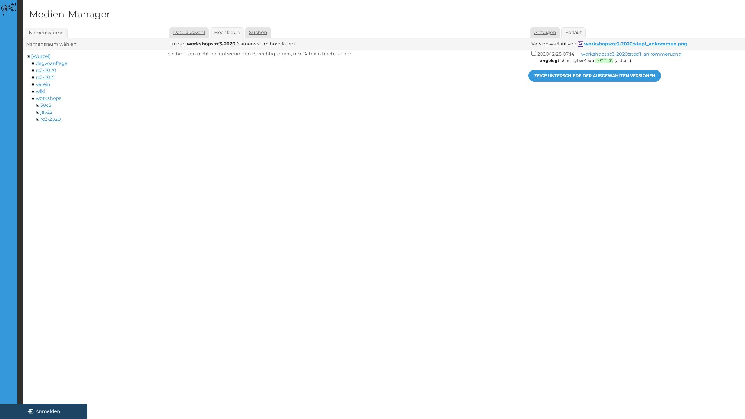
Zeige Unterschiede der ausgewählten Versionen (594, 75)
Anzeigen (545, 32)
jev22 (46, 112)
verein (43, 84)
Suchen (258, 32)
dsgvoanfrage (52, 63)
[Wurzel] (41, 56)
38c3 (45, 105)
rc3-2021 (45, 77)
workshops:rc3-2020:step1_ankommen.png (635, 44)
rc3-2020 (46, 70)
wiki (40, 91)
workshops (48, 98)
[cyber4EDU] (8, 8)
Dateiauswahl (189, 32)
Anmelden (48, 411)
